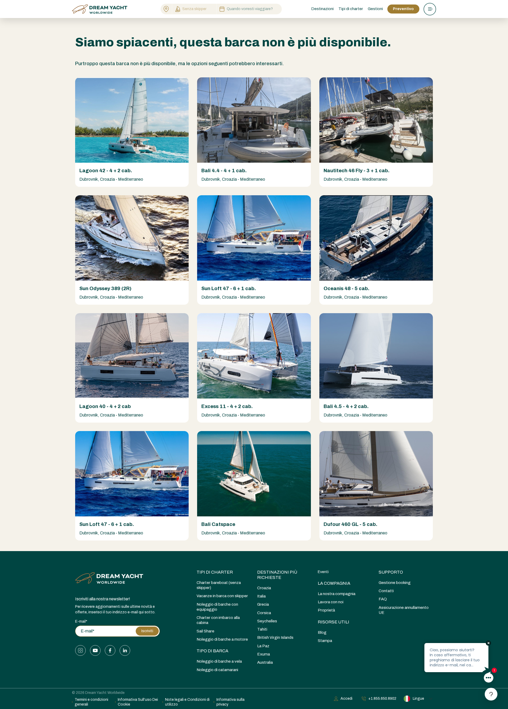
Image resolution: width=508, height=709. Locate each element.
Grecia (263, 604)
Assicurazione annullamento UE (404, 610)
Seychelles (267, 621)
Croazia (264, 588)
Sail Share (205, 631)
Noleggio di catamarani (217, 670)
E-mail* (81, 621)
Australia (265, 662)
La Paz (263, 646)
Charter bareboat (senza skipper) (219, 585)
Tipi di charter (215, 572)
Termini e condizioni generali (91, 702)
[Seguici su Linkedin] (125, 650)
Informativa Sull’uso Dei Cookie (138, 702)
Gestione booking (395, 583)
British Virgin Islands (275, 637)
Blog (322, 632)
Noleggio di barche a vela (219, 661)
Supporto (391, 572)
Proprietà (326, 610)
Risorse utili (333, 622)
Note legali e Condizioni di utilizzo (187, 702)
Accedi (346, 699)
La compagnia (334, 583)
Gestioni (375, 9)
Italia (261, 596)
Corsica (264, 613)
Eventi (323, 572)
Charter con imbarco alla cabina (218, 620)
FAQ (383, 599)
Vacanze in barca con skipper (222, 596)
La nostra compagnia (336, 594)
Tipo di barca (212, 651)
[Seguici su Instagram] (80, 650)
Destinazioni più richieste (277, 575)
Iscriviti (147, 631)
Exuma (263, 654)
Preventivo (403, 9)
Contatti (386, 591)
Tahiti (262, 629)
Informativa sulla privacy (230, 702)
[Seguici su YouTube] (95, 650)
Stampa (325, 641)
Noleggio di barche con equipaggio (217, 606)
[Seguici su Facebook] (110, 650)
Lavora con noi (330, 602)
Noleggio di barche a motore (222, 639)
